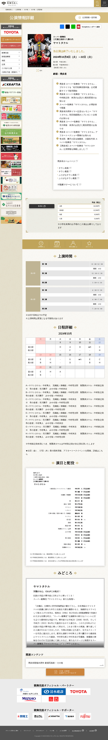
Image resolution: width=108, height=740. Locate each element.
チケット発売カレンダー (12, 46)
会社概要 (91, 731)
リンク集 (52, 730)
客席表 (40, 206)
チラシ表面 (64, 168)
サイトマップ (27, 730)
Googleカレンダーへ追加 (91, 27)
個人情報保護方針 (76, 731)
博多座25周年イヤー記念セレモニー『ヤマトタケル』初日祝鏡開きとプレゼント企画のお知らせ (78, 114)
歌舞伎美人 (9, 9)
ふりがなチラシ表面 (67, 175)
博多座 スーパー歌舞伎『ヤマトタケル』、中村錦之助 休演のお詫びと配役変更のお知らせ (78, 97)
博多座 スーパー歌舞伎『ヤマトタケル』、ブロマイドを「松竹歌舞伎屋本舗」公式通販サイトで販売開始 (78, 87)
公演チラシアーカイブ (13, 39)
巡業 (3, 64)
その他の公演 (7, 68)
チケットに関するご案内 (12, 730)
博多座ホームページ (66, 161)
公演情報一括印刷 (89, 17)
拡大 (41, 70)
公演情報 (18, 9)
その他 (26, 9)
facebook (62, 27)
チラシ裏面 (64, 171)
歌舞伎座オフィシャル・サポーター (11, 79)
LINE (73, 27)
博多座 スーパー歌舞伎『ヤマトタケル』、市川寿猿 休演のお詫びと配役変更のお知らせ (78, 125)
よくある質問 (63, 730)
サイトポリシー (40, 730)
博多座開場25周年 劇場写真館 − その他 (45, 663)
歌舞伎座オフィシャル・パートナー (11, 26)
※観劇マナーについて (67, 184)
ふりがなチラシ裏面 (67, 178)
